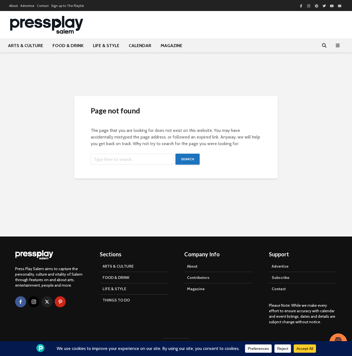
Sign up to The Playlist (67, 6)
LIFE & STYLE (106, 45)
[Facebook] (20, 301)
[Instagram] (33, 301)
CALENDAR (140, 45)
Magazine (196, 288)
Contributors (198, 277)
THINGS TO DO (116, 300)
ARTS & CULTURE (25, 45)
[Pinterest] (60, 301)
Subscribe (280, 277)
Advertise (27, 6)
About (13, 6)
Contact (43, 6)
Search (187, 159)
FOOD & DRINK (68, 45)
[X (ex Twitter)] (47, 301)
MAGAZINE (171, 45)
